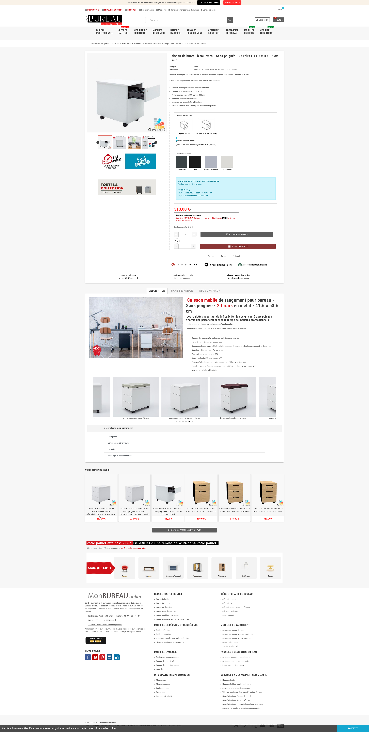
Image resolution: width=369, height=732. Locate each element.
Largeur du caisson (184, 115)
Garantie (111, 449)
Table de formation (164, 634)
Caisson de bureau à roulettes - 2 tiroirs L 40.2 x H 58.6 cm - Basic (201, 510)
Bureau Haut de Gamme (166, 611)
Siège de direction (229, 603)
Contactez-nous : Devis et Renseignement (105, 624)
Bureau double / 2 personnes (167, 615)
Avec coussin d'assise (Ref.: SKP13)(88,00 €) (197, 145)
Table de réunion (163, 630)
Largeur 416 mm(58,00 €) (206, 133)
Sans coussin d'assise (187, 141)
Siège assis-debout (230, 611)
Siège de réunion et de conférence (236, 607)
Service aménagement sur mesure (236, 688)
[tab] (184, 436)
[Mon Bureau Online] (104, 20)
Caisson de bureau (230, 642)
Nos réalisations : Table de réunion (236, 700)
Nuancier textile (228, 680)
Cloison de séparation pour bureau (236, 657)
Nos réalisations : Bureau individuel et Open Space (242, 704)
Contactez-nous (208, 10)
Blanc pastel (227, 170)
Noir (195, 170)
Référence (174, 69)
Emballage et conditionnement (120, 456)
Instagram (109, 657)
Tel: (209, 2)
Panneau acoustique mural (233, 665)
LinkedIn (117, 657)
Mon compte (161, 680)
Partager (211, 256)
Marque (173, 67)
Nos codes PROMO (164, 696)
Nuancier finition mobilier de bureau (236, 684)
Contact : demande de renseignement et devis (241, 708)
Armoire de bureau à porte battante (236, 638)
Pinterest (236, 256)
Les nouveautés (146, 10)
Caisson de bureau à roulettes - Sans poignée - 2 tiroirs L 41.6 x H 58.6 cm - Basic (167, 511)
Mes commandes (163, 684)
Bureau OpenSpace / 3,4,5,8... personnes (172, 619)
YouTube (95, 657)
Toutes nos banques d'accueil (168, 657)
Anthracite (181, 170)
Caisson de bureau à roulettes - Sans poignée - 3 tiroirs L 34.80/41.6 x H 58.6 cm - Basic (134, 511)
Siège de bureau (229, 599)
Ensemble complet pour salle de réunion (172, 638)
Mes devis (161, 10)
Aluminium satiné (211, 170)
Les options (112, 436)
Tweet (223, 256)
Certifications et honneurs (118, 443)
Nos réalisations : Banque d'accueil (236, 696)
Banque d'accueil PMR (165, 661)
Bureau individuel (163, 599)
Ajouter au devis (239, 246)
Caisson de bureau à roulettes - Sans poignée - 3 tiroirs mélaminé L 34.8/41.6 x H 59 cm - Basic (101, 512)
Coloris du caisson (183, 154)
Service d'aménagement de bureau (183, 10)
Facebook (88, 657)
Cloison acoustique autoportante (235, 661)
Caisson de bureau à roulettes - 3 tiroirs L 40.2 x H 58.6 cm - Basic (234, 510)
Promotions (160, 692)
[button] (192, 421)
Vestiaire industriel (230, 646)
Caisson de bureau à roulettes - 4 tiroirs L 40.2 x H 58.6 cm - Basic (268, 510)
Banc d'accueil (228, 615)
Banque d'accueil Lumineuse (167, 665)
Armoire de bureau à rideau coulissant (237, 634)
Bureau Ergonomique (164, 603)
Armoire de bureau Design (232, 630)
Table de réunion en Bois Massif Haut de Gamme (242, 692)
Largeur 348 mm (184, 133)
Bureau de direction (164, 607)
